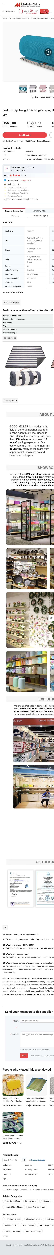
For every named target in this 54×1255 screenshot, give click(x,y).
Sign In (6, 199)
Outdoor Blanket (11, 1225)
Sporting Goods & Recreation (19, 18)
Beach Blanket (28, 1225)
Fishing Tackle (30, 1201)
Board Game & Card (12, 1201)
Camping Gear (31, 1169)
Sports (28, 1165)
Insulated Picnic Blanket (14, 1207)
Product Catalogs (38, 1160)
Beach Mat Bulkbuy (33, 1231)
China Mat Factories (34, 1219)
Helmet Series (30, 1174)
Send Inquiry (25, 135)
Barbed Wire (7, 1165)
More (5, 1236)
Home (5, 18)
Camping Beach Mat (12, 1231)
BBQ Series (7, 1169)
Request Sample (43, 141)
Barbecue (45, 1201)
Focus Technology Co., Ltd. (32, 1245)
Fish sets (6, 1174)
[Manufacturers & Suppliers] (27, 4)
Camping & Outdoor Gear (40, 18)
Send (24, 1055)
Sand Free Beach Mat (36, 1207)
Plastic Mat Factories (13, 1219)
